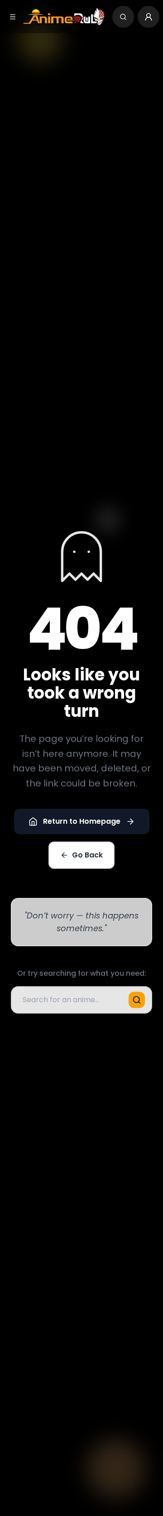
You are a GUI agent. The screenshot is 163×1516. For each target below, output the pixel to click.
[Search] (123, 17)
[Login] (148, 17)
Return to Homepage (81, 821)
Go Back (87, 855)
